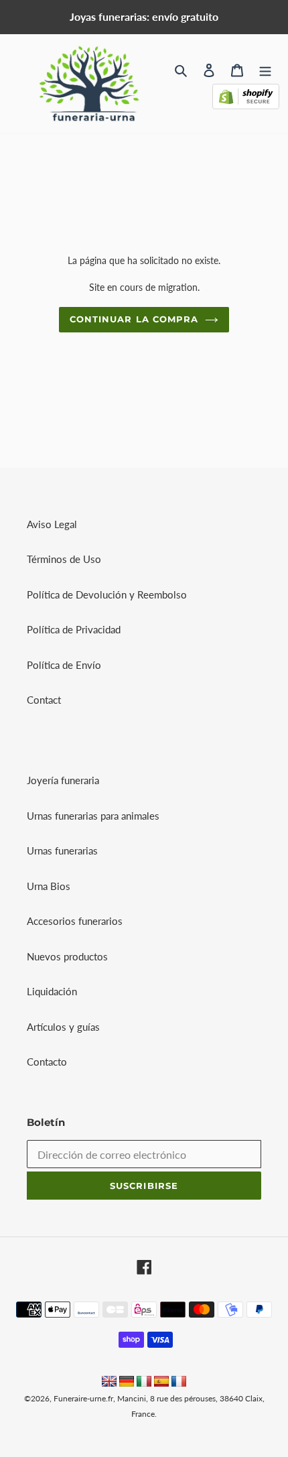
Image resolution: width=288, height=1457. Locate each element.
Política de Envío (64, 665)
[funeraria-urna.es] (162, 1383)
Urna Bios (48, 886)
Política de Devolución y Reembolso (107, 594)
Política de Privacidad (74, 629)
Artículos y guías (63, 1027)
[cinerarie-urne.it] (144, 1383)
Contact (44, 700)
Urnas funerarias (62, 850)
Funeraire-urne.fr (83, 1398)
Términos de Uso (64, 559)
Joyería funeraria (63, 780)
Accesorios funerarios (75, 921)
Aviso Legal (52, 524)
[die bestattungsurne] (126, 1383)
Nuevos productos (67, 956)
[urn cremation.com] (109, 1383)
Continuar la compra (134, 319)
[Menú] (265, 69)
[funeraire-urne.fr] (178, 1383)
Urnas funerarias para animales (93, 816)
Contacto (47, 1062)
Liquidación (52, 991)
